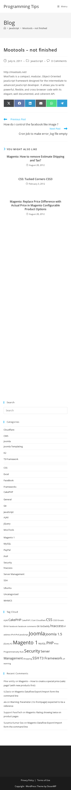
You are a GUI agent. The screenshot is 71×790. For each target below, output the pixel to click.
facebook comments (27, 626)
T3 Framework (11, 459)
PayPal (7, 549)
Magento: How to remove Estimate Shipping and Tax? (35, 158)
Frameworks (10, 486)
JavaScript (37, 61)
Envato (61, 620)
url (64, 658)
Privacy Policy (27, 780)
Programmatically (11, 652)
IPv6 (17, 634)
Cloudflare (9, 429)
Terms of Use (43, 780)
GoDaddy (45, 626)
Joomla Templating (13, 446)
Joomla (7, 441)
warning (7, 663)
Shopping (27, 658)
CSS (5, 467)
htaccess (8, 567)
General (8, 499)
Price (56, 643)
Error (6, 626)
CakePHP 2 (27, 620)
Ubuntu (8, 588)
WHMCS (8, 600)
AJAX (6, 517)
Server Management (14, 574)
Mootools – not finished (34, 28)
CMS (6, 435)
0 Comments (59, 61)
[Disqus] (36, 260)
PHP (6, 556)
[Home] (5, 28)
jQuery (7, 523)
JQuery (7, 643)
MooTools (9, 529)
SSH (6, 580)
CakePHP (8, 492)
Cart (34, 620)
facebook (13, 626)
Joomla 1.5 (53, 634)
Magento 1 (9, 537)
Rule (22, 652)
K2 (5, 452)
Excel (6, 474)
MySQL (7, 543)
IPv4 (13, 634)
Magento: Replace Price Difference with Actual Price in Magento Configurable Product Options (35, 205)
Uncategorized (11, 594)
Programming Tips (21, 6)
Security (8, 562)
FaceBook (9, 480)
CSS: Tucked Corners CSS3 (35, 179)
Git (5, 505)
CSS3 (55, 620)
